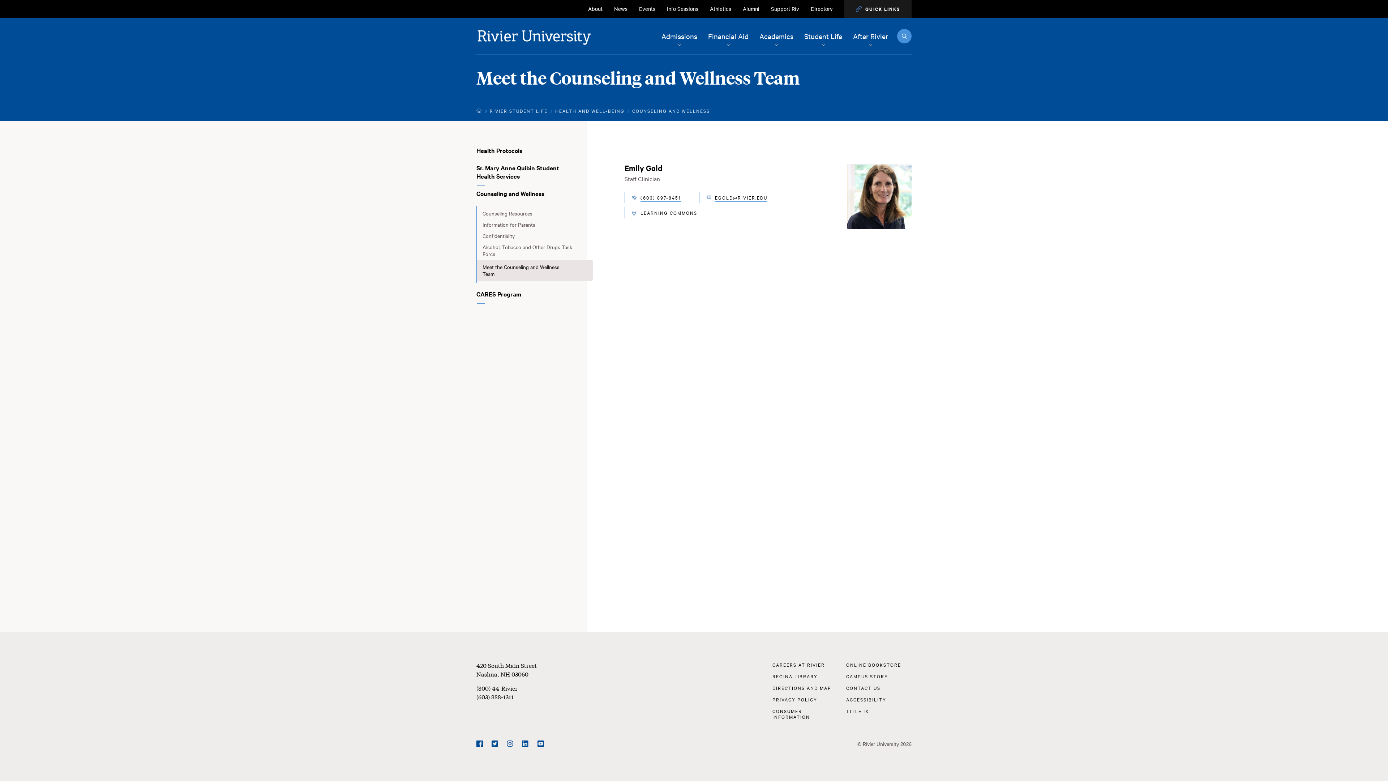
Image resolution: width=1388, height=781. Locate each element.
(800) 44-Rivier (497, 688)
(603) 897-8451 (661, 197)
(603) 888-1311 (495, 696)
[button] (878, 9)
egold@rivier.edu (741, 197)
